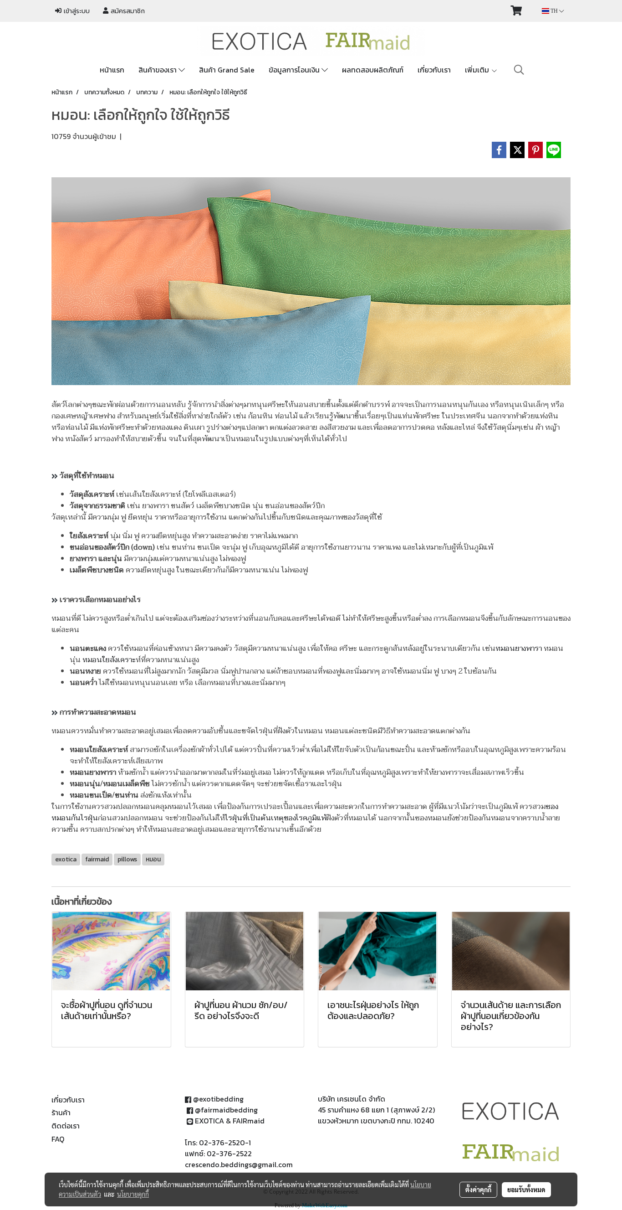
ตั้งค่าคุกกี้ (478, 1189)
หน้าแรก (112, 69)
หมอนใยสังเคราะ (109, 660)
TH (554, 11)
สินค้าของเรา (158, 69)
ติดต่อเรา (65, 1125)
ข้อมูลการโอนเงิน (295, 69)
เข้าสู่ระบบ (75, 11)
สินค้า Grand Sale (227, 69)
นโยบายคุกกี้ (133, 1194)
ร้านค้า (61, 1112)
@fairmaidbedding (226, 1109)
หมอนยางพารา (518, 648)
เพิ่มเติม (478, 69)
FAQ (57, 1138)
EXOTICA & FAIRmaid (230, 1120)
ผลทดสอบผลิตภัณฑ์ (372, 69)
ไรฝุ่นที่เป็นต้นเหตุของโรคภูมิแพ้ (275, 818)
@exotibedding (218, 1098)
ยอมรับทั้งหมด (526, 1189)
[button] (519, 69)
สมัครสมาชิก (126, 11)
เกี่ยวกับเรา (434, 69)
